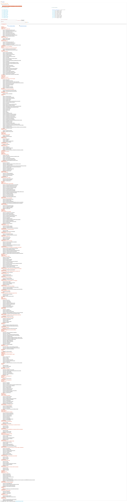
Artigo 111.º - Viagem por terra (7, 180)
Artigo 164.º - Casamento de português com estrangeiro (10, 251)
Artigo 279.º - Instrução (6, 462)
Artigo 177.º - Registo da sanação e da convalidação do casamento (11, 267)
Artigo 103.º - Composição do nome (7, 169)
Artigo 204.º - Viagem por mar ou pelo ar (8, 318)
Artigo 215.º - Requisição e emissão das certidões (9, 360)
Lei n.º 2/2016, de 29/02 (4, 9)
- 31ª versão (53, 11)
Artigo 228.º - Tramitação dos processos (8, 388)
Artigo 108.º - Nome (5, 176)
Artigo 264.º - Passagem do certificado (7, 438)
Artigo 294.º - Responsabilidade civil (7, 483)
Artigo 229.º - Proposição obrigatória (7, 389)
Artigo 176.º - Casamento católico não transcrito (9, 266)
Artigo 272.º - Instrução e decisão (7, 449)
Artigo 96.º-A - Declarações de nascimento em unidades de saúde (11, 156)
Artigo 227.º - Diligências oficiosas (7, 387)
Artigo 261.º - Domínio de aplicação (7, 435)
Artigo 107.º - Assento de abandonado (7, 175)
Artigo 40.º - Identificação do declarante (8, 80)
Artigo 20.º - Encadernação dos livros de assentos (9, 56)
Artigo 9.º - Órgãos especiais (6, 39)
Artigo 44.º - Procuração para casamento (8, 84)
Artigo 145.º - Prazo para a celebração (7, 223)
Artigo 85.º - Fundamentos (6, 135)
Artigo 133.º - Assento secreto (6, 208)
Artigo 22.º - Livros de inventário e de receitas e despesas (10, 58)
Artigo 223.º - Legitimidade (6, 383)
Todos (28, 22)
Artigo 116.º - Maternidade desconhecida (8, 188)
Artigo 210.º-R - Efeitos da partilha (7, 351)
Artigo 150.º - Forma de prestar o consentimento (9, 231)
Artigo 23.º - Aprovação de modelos (7, 59)
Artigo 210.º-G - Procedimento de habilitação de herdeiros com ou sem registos (13, 338)
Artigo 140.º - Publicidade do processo (7, 218)
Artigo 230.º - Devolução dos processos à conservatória (10, 390)
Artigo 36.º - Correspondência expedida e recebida (9, 72)
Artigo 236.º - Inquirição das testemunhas (8, 399)
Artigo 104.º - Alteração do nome (7, 170)
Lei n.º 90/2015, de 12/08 (5, 12)
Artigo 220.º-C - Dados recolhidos (7, 371)
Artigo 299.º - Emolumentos (6, 491)
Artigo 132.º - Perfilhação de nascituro (7, 207)
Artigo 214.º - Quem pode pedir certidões (8, 359)
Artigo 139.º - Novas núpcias (6, 217)
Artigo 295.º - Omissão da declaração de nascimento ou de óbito (11, 484)
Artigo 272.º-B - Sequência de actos (7, 451)
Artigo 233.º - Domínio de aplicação (7, 396)
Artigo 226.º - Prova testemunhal (7, 386)
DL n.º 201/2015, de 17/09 (5, 10)
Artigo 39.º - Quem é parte (6, 79)
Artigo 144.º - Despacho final (6, 222)
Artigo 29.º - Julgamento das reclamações (8, 65)
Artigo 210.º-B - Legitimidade (6, 333)
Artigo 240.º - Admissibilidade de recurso (8, 403)
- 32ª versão (53, 10)
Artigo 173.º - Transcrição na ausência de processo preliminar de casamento (12, 263)
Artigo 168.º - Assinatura (6, 258)
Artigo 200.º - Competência (6, 309)
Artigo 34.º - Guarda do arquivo (7, 70)
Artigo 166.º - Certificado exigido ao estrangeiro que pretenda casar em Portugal (13, 253)
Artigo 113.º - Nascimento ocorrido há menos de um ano (10, 185)
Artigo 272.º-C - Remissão (6, 452)
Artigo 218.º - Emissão (5, 365)
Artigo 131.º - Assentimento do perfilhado (8, 206)
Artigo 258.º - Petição (5, 430)
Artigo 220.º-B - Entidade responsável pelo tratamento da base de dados (12, 370)
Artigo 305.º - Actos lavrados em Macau (8, 500)
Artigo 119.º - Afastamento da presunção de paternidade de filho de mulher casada (13, 191)
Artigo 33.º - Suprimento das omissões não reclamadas (10, 69)
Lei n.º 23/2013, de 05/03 (5, 13)
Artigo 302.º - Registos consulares (7, 495)
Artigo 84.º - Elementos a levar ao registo (8, 131)
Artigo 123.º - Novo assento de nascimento (8, 195)
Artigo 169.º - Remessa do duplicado (7, 259)
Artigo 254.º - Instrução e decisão (7, 423)
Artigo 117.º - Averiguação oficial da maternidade (9, 189)
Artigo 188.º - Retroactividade (6, 291)
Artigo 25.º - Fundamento (6, 61)
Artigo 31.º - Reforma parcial (6, 67)
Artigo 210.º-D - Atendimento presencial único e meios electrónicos (11, 335)
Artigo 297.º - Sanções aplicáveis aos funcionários (9, 486)
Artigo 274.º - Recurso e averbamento (7, 454)
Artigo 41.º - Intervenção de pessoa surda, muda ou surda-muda (11, 81)
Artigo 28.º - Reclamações (6, 64)
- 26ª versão (53, 16)
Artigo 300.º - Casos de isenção (7, 492)
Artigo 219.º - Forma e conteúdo (7, 366)
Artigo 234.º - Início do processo (7, 397)
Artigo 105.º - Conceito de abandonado (8, 173)
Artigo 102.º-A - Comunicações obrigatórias (8, 168)
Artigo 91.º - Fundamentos (6, 144)
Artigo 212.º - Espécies (5, 357)
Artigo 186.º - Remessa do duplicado (7, 283)
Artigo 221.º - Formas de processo (7, 378)
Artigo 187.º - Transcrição (6, 284)
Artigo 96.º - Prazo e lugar (6, 155)
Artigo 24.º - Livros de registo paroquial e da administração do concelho (12, 60)
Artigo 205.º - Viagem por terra (7, 319)
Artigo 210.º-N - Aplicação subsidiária (7, 344)
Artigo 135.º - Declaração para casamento (8, 213)
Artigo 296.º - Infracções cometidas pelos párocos (9, 485)
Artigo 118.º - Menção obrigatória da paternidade (9, 190)
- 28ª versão (53, 14)
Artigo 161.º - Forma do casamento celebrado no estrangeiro (10, 248)
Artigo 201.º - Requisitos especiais (7, 310)
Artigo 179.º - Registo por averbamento (8, 272)
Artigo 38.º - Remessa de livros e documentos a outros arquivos (11, 74)
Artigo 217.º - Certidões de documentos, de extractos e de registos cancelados (12, 362)
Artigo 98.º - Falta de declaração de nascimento (9, 158)
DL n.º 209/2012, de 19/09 (5, 14)
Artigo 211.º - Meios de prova (6, 356)
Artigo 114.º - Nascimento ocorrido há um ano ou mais (10, 186)
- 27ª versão (53, 15)
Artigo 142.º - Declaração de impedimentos (8, 220)
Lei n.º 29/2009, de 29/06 (5, 17)
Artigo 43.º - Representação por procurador (8, 83)
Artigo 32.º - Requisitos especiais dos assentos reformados (10, 68)
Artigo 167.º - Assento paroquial (7, 257)
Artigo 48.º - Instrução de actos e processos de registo (9, 90)
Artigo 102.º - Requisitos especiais (7, 167)
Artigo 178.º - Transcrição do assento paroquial (9, 269)
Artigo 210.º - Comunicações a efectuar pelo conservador (10, 328)
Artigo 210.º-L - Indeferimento (6, 342)
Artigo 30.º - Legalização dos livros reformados (9, 66)
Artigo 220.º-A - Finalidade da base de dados (8, 369)
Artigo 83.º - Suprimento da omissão (7, 130)
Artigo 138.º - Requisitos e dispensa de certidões (9, 216)
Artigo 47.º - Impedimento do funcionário (8, 87)
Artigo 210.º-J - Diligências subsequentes (8, 341)
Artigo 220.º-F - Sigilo (5, 374)
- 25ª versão (53, 17)
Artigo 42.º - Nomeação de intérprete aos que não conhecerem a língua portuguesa (13, 82)
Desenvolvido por (19, 501)
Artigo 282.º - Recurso (5, 465)
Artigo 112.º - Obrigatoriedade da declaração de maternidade (10, 184)
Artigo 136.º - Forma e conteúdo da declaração (8, 214)
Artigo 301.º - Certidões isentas (7, 493)
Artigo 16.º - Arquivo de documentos (7, 52)
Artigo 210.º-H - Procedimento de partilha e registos (9, 339)
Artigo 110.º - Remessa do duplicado (7, 179)
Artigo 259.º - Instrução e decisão (7, 431)
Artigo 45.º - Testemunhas (6, 85)
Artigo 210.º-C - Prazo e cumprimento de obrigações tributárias (11, 334)
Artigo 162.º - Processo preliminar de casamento (9, 249)
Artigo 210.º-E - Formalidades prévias (7, 336)
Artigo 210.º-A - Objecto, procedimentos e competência (10, 332)
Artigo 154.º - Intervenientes (6, 238)
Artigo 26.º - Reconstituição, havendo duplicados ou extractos (10, 62)
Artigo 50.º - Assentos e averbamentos (7, 93)
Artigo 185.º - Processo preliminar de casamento (9, 282)
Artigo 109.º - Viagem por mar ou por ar (8, 178)
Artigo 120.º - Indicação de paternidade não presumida (10, 192)
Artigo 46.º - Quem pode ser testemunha (8, 86)
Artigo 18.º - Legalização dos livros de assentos (9, 54)
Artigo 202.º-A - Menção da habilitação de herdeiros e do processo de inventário (13, 312)
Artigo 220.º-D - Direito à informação (7, 372)
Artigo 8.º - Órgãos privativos (6, 38)
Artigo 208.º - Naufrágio (6, 322)
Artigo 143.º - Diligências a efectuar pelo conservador (9, 221)
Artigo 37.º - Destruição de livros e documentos (9, 73)
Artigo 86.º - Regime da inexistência (7, 136)
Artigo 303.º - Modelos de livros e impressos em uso (9, 496)
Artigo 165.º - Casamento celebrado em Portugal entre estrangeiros (11, 252)
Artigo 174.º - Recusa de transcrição (7, 264)
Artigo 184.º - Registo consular (7, 281)
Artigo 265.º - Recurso (5, 439)
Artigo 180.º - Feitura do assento (7, 274)
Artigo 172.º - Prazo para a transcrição (8, 262)
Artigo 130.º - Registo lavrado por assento (8, 205)
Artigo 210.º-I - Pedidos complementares (8, 340)
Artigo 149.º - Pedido (5, 230)
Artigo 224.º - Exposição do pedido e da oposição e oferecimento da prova (12, 384)
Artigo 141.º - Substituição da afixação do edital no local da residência (11, 219)
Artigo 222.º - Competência (6, 382)
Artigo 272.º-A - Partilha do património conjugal (9, 450)
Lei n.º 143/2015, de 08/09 (5, 11)
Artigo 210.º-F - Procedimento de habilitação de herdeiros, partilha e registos (12, 337)
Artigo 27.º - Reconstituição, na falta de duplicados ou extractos (11, 63)
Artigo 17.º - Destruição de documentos (8, 53)
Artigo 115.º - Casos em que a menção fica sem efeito (9, 187)
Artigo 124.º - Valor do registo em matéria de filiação (9, 196)
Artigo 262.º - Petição (5, 436)
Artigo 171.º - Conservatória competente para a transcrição (10, 261)
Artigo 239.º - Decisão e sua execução (7, 402)
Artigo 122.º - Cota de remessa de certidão (8, 194)
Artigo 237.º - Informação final (7, 400)
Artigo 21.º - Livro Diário (6, 57)
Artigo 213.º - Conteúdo (6, 358)
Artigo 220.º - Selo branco (6, 367)
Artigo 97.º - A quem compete (6, 157)
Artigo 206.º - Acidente (5, 320)
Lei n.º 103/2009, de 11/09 (5, 16)
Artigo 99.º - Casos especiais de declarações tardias (9, 159)
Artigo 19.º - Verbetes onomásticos (7, 55)
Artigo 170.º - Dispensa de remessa (7, 260)
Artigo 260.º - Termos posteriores (7, 432)
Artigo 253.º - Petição (5, 422)
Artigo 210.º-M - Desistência (6, 343)
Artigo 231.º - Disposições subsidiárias (7, 391)
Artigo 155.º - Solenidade (6, 239)
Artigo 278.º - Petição (5, 461)
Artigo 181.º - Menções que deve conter (8, 275)
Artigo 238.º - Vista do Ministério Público (8, 401)
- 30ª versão (53, 12)
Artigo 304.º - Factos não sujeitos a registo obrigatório (9, 499)
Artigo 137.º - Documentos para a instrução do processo (10, 215)
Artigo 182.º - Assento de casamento (7, 278)
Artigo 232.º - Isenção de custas (7, 392)
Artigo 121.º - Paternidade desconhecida (8, 193)
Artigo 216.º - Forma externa (6, 361)
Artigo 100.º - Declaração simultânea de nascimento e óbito (10, 160)
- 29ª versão (53, 13)
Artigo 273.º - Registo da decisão (7, 453)
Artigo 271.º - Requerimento (6, 448)
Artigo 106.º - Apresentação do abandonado (8, 174)
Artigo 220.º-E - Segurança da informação (8, 373)
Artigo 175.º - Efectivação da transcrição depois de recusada (10, 265)
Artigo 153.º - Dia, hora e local (6, 237)
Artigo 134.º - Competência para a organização (9, 212)
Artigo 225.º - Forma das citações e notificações (9, 385)
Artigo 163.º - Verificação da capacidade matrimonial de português (11, 250)
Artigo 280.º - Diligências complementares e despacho (9, 463)
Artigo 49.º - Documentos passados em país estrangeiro (10, 91)
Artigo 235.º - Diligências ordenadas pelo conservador (9, 398)
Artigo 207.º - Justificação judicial (7, 321)
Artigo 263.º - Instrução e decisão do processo (8, 437)
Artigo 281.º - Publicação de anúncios (7, 464)
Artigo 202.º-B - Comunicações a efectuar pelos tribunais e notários (11, 313)
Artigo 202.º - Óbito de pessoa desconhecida (8, 311)
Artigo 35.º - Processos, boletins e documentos (8, 71)
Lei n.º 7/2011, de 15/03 (4, 15)
